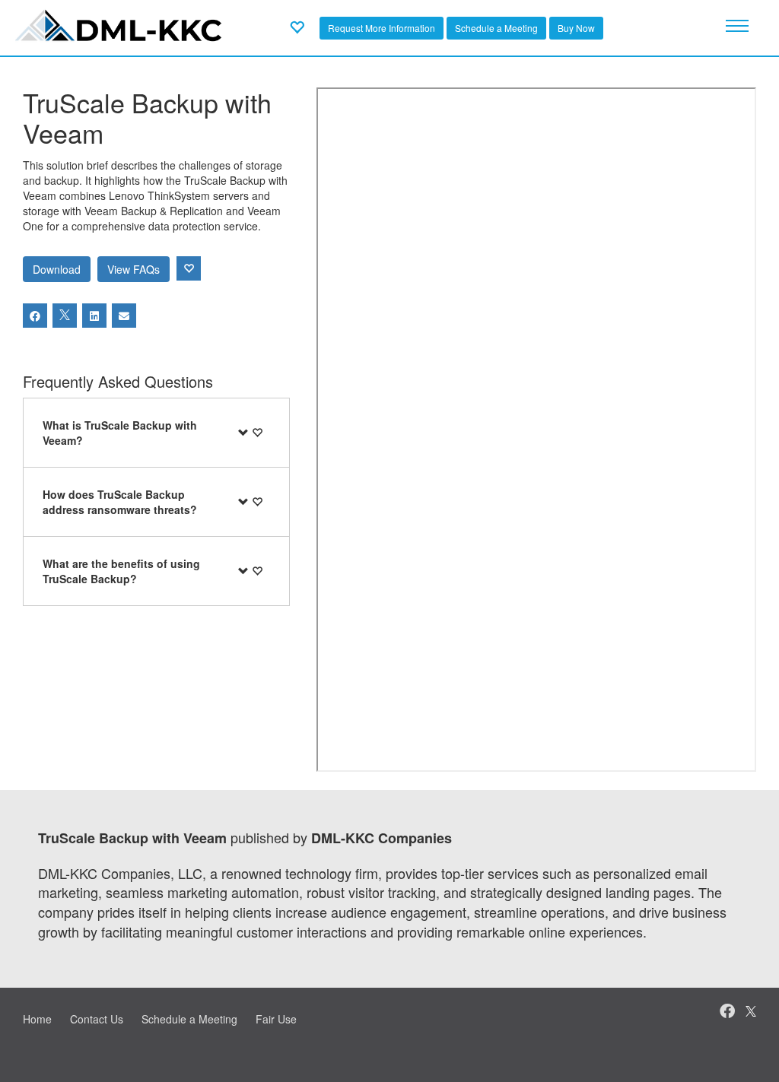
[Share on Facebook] (35, 315)
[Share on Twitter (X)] (64, 315)
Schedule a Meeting (496, 27)
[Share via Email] (124, 315)
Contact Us (96, 1018)
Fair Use (276, 1018)
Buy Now (576, 27)
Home (37, 1018)
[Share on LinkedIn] (94, 315)
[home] (119, 25)
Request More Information (381, 27)
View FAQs (133, 269)
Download (57, 269)
